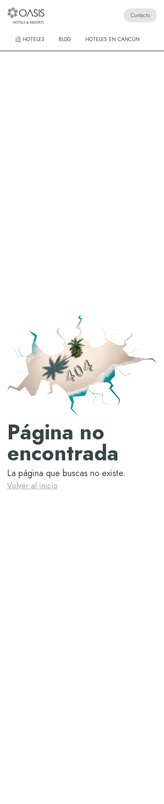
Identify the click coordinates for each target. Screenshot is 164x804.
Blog (65, 39)
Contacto (140, 15)
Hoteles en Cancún (112, 39)
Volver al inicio (32, 485)
